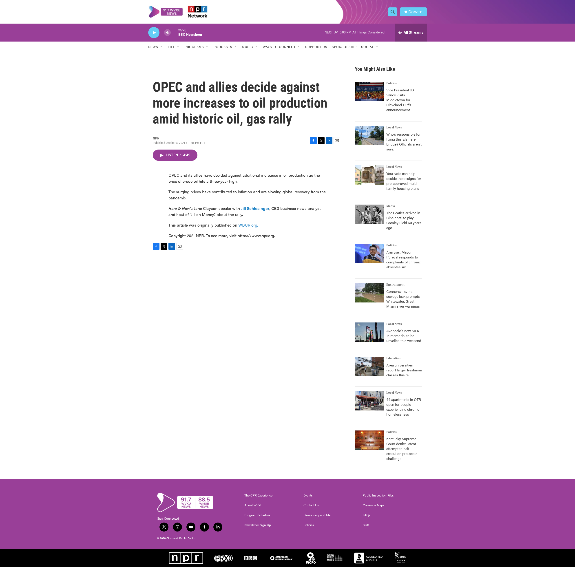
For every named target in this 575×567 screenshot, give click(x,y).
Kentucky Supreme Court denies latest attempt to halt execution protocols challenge (401, 448)
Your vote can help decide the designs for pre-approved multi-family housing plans (403, 181)
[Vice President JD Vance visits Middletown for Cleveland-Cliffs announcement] (369, 91)
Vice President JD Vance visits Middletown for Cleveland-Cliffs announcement (400, 99)
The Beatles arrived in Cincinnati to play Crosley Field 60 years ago (403, 220)
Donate (415, 11)
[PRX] (223, 558)
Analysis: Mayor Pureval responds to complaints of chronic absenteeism (403, 259)
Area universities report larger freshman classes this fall (404, 369)
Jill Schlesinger (255, 208)
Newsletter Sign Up (257, 525)
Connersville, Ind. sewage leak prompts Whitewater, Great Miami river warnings (403, 299)
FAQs (366, 515)
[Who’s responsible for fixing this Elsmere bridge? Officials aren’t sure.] (369, 135)
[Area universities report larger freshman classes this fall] (369, 366)
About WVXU (253, 505)
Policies (308, 525)
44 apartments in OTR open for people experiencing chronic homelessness (403, 407)
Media (390, 206)
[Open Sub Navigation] (161, 47)
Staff (366, 525)
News (153, 46)
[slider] (174, 32)
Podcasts (223, 46)
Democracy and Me (316, 515)
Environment (395, 285)
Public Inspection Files (378, 495)
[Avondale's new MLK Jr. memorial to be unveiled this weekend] (369, 332)
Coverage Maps (374, 505)
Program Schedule (257, 515)
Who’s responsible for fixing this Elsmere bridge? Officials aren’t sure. (404, 142)
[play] (153, 32)
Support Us (316, 46)
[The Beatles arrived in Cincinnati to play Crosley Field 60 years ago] (369, 214)
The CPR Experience (258, 495)
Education (393, 358)
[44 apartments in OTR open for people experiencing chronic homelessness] (369, 400)
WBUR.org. (248, 225)
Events (308, 495)
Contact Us (311, 505)
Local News (394, 127)
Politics (391, 83)
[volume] (167, 33)
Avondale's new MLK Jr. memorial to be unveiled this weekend (403, 335)
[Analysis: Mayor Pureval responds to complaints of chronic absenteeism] (369, 253)
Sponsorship (344, 46)
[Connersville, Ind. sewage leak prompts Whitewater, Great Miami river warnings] (369, 292)
